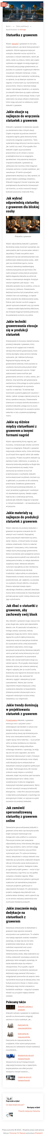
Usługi (23, 30)
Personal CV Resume (17, 1133)
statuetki (15, 43)
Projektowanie (11, 720)
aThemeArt (38, 1133)
